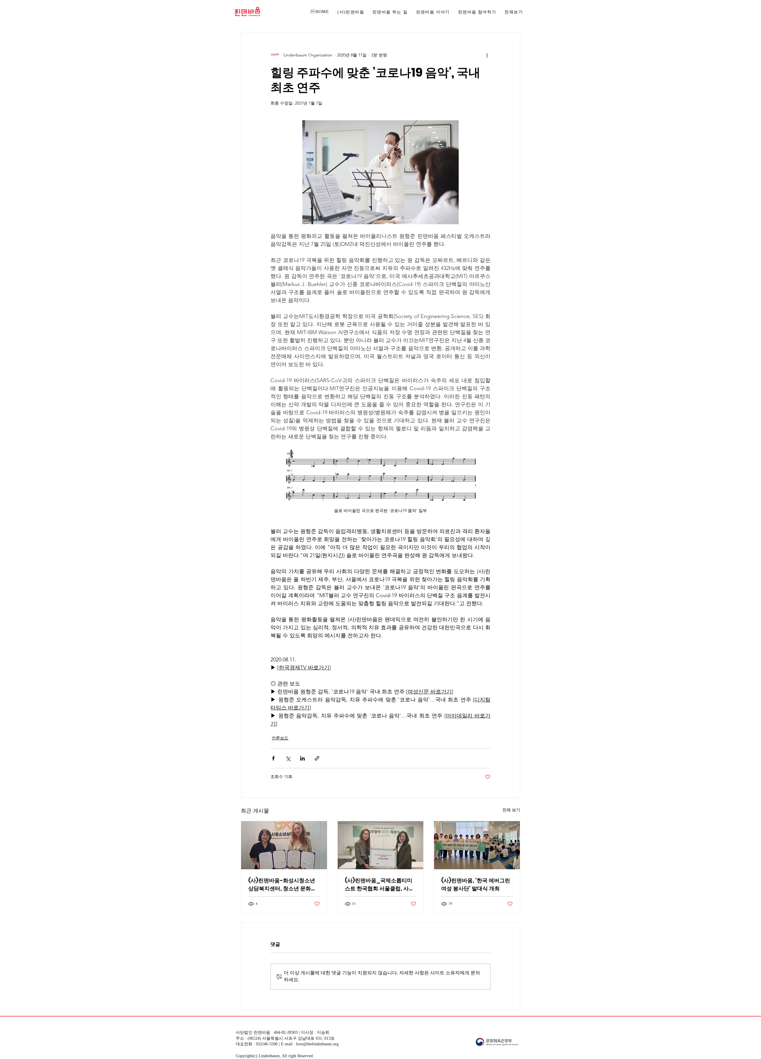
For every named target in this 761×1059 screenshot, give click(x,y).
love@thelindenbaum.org (317, 1044)
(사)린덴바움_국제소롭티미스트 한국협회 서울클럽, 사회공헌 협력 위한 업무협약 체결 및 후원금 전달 (379, 884)
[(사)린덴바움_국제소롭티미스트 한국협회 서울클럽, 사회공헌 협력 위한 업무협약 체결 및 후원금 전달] (381, 845)
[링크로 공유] (317, 758)
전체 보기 (511, 810)
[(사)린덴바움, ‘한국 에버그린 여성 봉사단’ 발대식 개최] (477, 845)
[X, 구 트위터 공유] (288, 758)
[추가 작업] (486, 55)
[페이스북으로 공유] (273, 758)
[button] (477, 12)
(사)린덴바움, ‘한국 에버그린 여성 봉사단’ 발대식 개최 (475, 884)
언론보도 (280, 738)
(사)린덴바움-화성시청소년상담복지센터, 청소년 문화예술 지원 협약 (282, 884)
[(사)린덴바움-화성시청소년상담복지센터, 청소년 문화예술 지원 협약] (284, 845)
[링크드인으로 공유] (302, 758)
